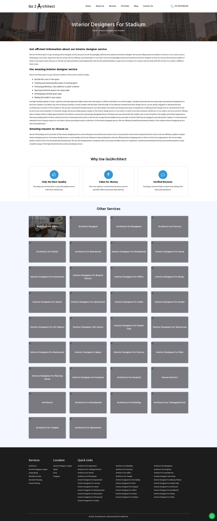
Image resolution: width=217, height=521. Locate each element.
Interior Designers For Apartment (88, 302)
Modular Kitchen (35, 476)
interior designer (42, 120)
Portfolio (125, 6)
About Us (100, 6)
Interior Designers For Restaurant (47, 352)
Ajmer (55, 469)
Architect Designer (88, 227)
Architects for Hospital (129, 377)
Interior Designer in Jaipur (88, 352)
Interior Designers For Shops (169, 277)
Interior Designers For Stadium (127, 497)
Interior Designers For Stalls (129, 302)
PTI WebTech (123, 516)
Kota (55, 472)
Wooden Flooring (35, 480)
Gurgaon (56, 476)
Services (112, 6)
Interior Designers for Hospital (88, 377)
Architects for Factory (169, 227)
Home (88, 6)
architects (164, 61)
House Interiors (170, 377)
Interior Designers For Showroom (170, 327)
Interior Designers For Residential (129, 252)
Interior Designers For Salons (47, 302)
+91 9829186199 (181, 6)
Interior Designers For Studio (170, 302)
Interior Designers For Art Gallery (47, 327)
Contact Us (148, 6)
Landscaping (33, 472)
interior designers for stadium (132, 61)
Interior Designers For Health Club (129, 327)
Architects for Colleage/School (170, 403)
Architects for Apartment (88, 428)
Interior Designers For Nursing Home (47, 377)
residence (85, 117)
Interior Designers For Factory (129, 352)
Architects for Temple (47, 428)
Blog (136, 6)
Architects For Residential (88, 403)
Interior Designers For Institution (47, 277)
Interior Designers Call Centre (88, 327)
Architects (47, 403)
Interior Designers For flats (169, 352)
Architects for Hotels (47, 252)
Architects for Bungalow (128, 227)
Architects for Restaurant (88, 252)
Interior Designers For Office (129, 277)
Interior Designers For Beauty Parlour (88, 277)
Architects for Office (47, 227)
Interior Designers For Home (169, 252)
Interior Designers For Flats (126, 483)
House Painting (34, 483)
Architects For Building (129, 403)
